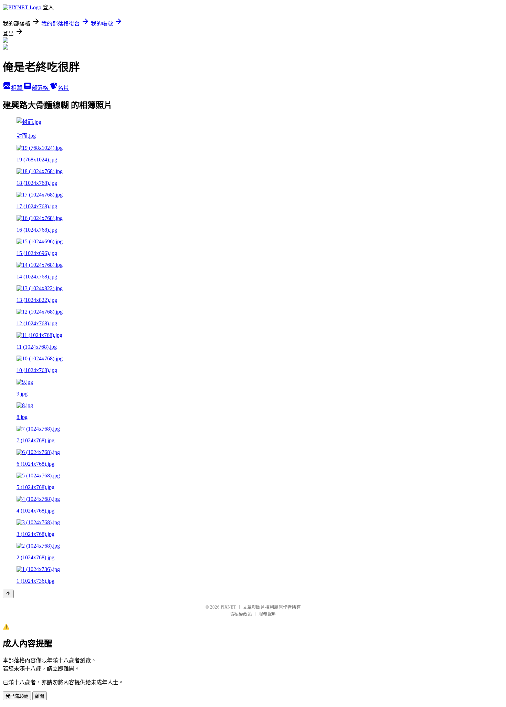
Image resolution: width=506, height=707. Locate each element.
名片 (63, 88)
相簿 (17, 88)
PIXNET (228, 607)
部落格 (41, 88)
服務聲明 (267, 613)
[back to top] (8, 594)
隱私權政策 (241, 613)
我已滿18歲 (17, 696)
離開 (39, 696)
